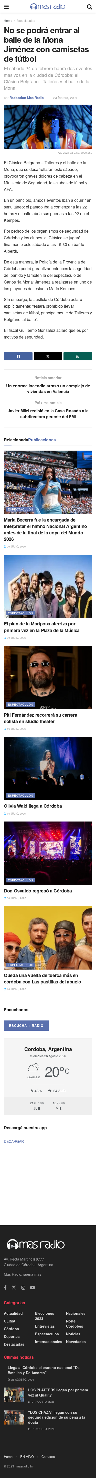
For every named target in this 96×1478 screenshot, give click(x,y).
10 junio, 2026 (16, 989)
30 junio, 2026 (16, 898)
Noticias (73, 1333)
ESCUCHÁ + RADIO (26, 1025)
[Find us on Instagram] (23, 1288)
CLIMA (9, 1321)
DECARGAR (14, 1141)
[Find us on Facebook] (5, 1288)
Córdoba (11, 1328)
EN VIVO (27, 1456)
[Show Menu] (6, 6)
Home (8, 20)
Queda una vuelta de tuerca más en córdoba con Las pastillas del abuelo (42, 978)
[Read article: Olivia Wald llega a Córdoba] (48, 768)
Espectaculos (25, 20)
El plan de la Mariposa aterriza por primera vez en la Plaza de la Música (42, 626)
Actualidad (13, 1313)
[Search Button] (89, 6)
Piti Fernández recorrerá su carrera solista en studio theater (40, 718)
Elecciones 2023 (44, 1316)
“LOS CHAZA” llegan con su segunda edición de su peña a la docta (56, 1417)
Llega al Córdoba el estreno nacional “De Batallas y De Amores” (44, 1370)
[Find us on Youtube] (32, 1288)
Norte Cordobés (74, 1323)
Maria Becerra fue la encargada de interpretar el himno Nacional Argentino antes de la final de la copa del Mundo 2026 (45, 529)
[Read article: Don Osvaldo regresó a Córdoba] (48, 853)
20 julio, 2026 (16, 546)
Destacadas (14, 1344)
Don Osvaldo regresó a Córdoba (38, 890)
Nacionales (76, 1313)
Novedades (76, 1341)
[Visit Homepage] (47, 6)
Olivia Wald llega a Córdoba (33, 805)
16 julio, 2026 (16, 729)
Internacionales (48, 1341)
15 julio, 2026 (16, 813)
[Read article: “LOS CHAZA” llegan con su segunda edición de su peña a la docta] (14, 1417)
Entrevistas (45, 1326)
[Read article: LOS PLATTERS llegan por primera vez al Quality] (14, 1395)
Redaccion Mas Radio (26, 97)
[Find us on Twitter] (14, 1288)
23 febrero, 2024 (65, 97)
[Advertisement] (48, 1184)
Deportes (12, 1336)
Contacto (48, 1456)
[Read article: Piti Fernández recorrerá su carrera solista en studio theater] (48, 677)
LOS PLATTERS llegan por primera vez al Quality (58, 1392)
